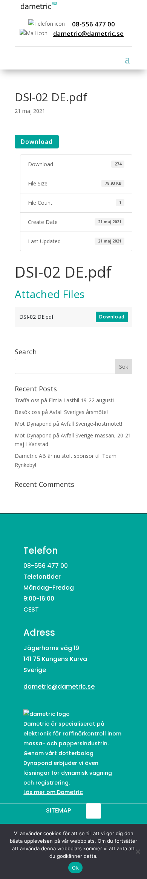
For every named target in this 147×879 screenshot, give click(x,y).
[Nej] (137, 851)
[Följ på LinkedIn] (93, 811)
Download (37, 141)
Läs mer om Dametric (53, 792)
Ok (75, 868)
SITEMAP (58, 810)
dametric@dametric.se (88, 33)
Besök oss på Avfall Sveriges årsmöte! (61, 412)
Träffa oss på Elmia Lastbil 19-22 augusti (64, 400)
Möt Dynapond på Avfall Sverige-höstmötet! (68, 423)
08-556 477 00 (92, 24)
